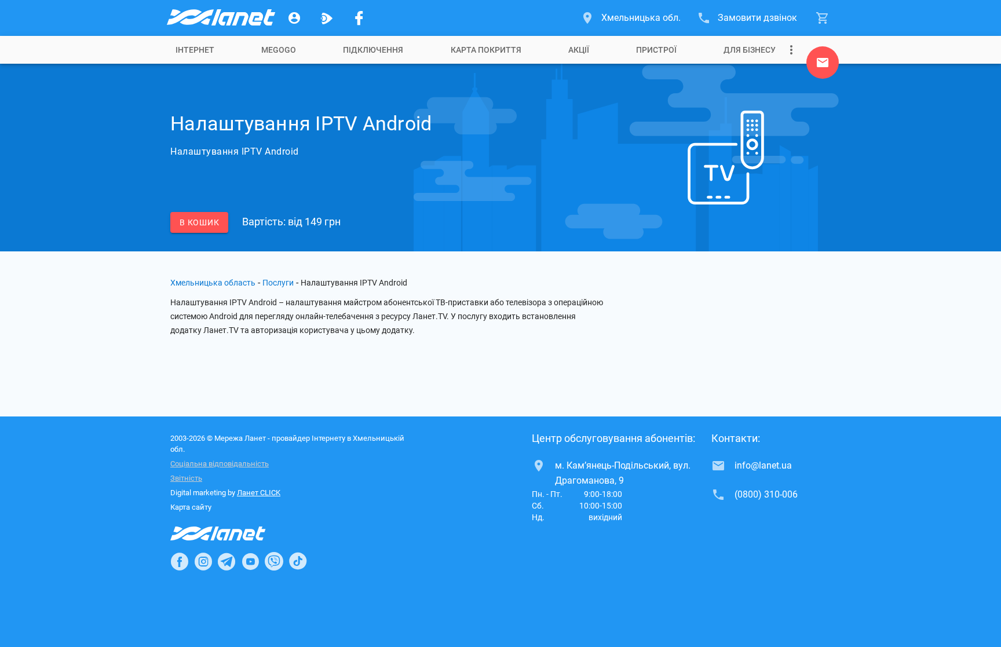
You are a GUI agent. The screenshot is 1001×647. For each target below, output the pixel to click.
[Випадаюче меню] (791, 49)
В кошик (199, 222)
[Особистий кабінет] (294, 18)
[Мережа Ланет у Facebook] (359, 18)
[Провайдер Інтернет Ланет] (231, 533)
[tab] (195, 50)
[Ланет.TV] (326, 18)
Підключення (373, 49)
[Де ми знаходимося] (823, 65)
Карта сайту (190, 507)
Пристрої (656, 49)
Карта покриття (486, 49)
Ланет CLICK (258, 492)
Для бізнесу (750, 49)
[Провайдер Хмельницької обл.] (220, 18)
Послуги (278, 282)
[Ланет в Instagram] (203, 561)
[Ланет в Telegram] (226, 561)
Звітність (186, 478)
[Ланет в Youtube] (250, 561)
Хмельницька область (212, 282)
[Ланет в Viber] (274, 561)
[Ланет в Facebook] (179, 561)
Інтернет (195, 49)
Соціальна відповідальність (219, 463)
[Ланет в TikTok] (297, 561)
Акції (578, 49)
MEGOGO (278, 49)
